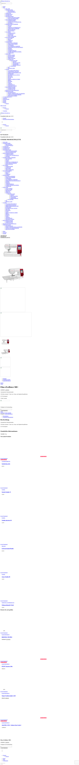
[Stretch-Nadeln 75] (12, 485)
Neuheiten (5, 98)
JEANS (9, 78)
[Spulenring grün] (21, 456)
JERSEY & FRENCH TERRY (14, 79)
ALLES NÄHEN (11, 55)
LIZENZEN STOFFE (12, 85)
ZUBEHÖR (10, 40)
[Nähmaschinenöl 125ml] (12, 598)
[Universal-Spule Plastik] (21, 542)
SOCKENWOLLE (11, 92)
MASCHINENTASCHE (10, 87)
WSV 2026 (7, 8)
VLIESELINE (11, 52)
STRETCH (7, 191)
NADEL (9, 26)
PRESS (9, 39)
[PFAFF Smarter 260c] (21, 659)
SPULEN (10, 25)
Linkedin (9, 412)
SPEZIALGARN (11, 68)
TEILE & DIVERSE (12, 36)
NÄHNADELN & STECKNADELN (15, 47)
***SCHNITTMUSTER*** (13, 70)
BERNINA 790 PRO (7, 637)
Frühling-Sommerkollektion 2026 (14, 72)
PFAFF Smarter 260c (7, 666)
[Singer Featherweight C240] (12, 688)
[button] (0, 114)
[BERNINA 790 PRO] (21, 629)
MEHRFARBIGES (17, 65)
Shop (4, 7)
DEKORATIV (11, 57)
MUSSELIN (10, 77)
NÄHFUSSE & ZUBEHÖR (13, 28)
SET (9, 67)
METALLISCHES (16, 62)
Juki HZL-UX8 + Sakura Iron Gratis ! (11, 725)
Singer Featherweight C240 (9, 695)
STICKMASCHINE (9, 16)
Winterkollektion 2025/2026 (13, 71)
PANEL (9, 82)
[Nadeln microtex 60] (12, 514)
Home (4, 6)
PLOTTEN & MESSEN (13, 42)
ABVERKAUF (3, 235)
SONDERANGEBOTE (5, 237)
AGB (26, 753)
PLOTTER (10, 38)
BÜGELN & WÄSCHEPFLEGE (12, 90)
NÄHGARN (8, 53)
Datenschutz (21, 753)
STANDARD (15, 63)
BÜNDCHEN (11, 73)
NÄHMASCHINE (9, 9)
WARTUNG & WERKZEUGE (14, 27)
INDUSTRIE (10, 35)
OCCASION (8, 31)
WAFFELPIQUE (11, 84)
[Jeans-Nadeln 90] (12, 570)
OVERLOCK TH (11, 89)
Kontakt (4, 101)
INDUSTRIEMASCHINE (10, 19)
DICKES (14, 61)
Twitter (6, 412)
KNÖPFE (10, 48)
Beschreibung (5, 416)
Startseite (4, 378)
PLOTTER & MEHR (9, 37)
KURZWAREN (8, 41)
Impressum (16, 753)
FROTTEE (10, 76)
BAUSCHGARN (13, 60)
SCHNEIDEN (11, 45)
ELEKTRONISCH (12, 12)
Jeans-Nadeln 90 (6, 576)
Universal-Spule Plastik (8, 548)
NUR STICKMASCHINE (13, 18)
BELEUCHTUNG (11, 29)
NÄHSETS (10, 49)
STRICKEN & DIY (9, 91)
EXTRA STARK (11, 56)
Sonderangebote (6, 99)
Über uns (5, 232)
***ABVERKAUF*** (7, 96)
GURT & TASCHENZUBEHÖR (14, 94)
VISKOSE (10, 83)
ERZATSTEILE (11, 30)
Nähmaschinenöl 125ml (8, 605)
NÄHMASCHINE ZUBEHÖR (11, 24)
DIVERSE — (10, 23)
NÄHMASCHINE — (12, 20)
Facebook (2, 412)
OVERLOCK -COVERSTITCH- (14, 22)
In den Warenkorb (4, 410)
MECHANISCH (11, 11)
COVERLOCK (8, 15)
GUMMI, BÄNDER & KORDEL (14, 51)
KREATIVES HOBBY (12, 95)
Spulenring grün (6, 463)
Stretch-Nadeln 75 (6, 492)
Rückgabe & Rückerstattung (8, 119)
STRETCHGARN (11, 58)
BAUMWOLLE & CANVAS (14, 74)
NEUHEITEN (3, 236)
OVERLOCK (8, 13)
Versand (4, 100)
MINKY (9, 80)
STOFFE (7, 69)
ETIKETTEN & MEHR (13, 44)
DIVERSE (10, 81)
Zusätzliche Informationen (8, 417)
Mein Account (3, 105)
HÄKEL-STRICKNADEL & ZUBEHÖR (16, 93)
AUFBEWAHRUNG (12, 50)
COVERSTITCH (8, 14)
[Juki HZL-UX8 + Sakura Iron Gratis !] (21, 717)
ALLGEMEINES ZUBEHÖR (14, 46)
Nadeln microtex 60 (7, 520)
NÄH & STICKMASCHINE (14, 17)
